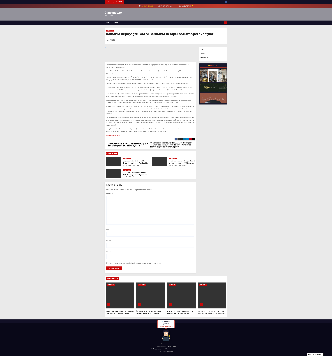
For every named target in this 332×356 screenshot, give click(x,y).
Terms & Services (161, 346)
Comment (110, 194)
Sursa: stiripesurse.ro (113, 135)
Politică (203, 54)
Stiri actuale (110, 30)
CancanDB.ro (158, 349)
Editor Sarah (135, 165)
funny (202, 50)
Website (109, 252)
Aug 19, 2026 (127, 165)
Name (108, 230)
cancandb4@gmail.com (166, 326)
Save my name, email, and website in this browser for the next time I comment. (134, 263)
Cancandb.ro (113, 12)
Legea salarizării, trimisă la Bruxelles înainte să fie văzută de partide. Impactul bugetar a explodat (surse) (120, 313)
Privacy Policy (172, 346)
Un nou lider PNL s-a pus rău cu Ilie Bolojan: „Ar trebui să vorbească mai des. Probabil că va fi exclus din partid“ (212, 314)
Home (108, 23)
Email (108, 241)
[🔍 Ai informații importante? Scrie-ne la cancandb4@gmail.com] (166, 335)
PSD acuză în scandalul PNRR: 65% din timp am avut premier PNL (135, 175)
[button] (222, 23)
